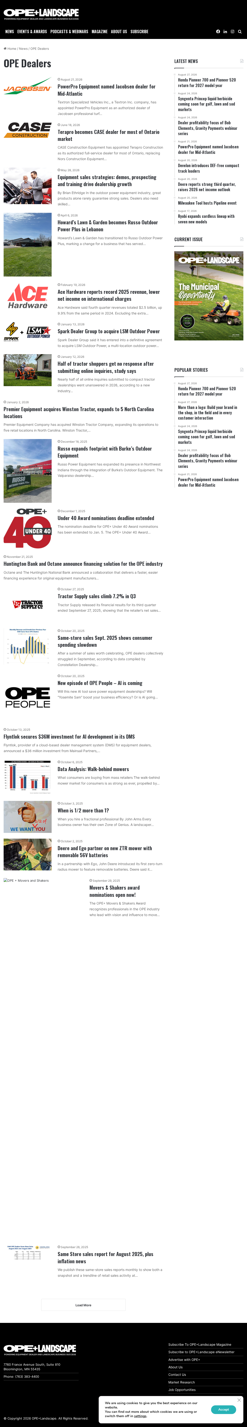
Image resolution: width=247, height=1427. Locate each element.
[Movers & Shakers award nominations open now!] (43, 1058)
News (9, 31)
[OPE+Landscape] (41, 14)
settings (140, 1416)
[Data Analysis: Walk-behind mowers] (28, 777)
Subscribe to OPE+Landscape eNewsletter (201, 1352)
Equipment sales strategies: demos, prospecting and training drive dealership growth (107, 180)
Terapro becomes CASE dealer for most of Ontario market (108, 135)
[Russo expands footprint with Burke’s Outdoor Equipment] (28, 471)
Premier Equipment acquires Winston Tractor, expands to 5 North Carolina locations (79, 412)
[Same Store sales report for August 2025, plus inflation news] (28, 1252)
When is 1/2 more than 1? (83, 810)
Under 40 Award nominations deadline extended (106, 518)
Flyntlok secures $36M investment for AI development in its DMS (69, 736)
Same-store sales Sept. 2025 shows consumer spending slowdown (105, 641)
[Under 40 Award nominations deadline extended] (28, 528)
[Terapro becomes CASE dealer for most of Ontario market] (28, 130)
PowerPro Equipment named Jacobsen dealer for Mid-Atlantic (107, 89)
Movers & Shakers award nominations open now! (114, 891)
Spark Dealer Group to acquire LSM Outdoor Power (109, 331)
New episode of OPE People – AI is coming (100, 682)
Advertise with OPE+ (184, 1360)
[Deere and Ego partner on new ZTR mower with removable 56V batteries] (28, 855)
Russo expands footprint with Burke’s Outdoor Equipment (105, 452)
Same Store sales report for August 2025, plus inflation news (105, 1257)
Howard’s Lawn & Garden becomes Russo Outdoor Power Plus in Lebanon (108, 225)
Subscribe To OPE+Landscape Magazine (199, 1344)
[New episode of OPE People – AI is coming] (28, 697)
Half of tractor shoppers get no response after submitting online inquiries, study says (106, 367)
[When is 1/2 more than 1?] (28, 817)
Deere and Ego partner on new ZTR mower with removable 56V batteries (105, 851)
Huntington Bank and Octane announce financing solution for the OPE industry (83, 563)
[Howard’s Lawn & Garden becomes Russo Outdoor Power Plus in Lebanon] (28, 245)
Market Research (181, 1382)
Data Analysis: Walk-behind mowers (93, 769)
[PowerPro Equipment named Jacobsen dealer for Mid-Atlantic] (28, 85)
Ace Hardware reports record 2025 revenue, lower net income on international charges (109, 295)
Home (11, 48)
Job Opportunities (182, 1390)
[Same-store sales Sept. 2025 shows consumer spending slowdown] (28, 646)
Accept (223, 1409)
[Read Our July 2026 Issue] (208, 295)
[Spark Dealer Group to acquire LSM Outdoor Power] (28, 331)
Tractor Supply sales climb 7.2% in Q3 (97, 596)
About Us (175, 1367)
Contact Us (177, 1375)
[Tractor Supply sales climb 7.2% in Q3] (28, 604)
